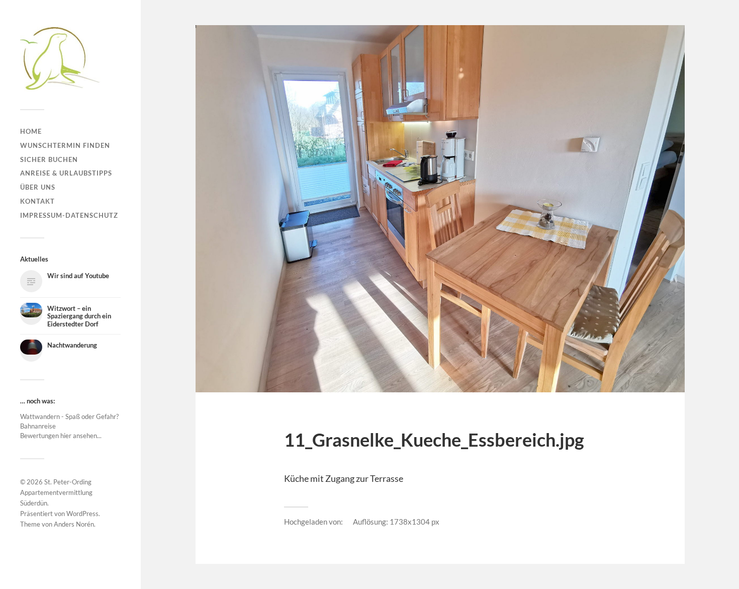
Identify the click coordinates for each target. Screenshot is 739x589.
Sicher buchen (49, 159)
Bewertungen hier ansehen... (61, 436)
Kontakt (37, 201)
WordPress (82, 514)
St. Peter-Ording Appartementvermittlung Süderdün (56, 492)
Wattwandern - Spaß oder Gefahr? (69, 416)
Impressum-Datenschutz (69, 215)
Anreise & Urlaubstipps (66, 173)
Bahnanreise (38, 426)
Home (31, 131)
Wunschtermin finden (65, 145)
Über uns (37, 187)
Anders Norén (74, 524)
